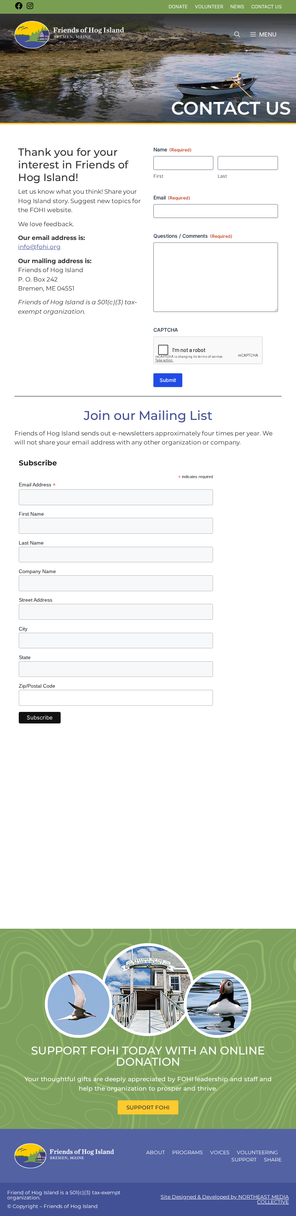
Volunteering (257, 1152)
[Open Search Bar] (237, 34)
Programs (187, 1152)
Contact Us (266, 6)
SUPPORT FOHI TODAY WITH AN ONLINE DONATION (148, 1056)
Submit (168, 380)
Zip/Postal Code (37, 686)
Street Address (35, 600)
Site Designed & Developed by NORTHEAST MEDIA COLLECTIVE (225, 1199)
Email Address (37, 484)
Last (222, 176)
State (25, 657)
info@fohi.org (39, 246)
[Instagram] (30, 8)
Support (244, 1159)
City (23, 629)
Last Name (31, 543)
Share (273, 1159)
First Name (31, 514)
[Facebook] (18, 8)
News (237, 6)
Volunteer (209, 6)
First (158, 176)
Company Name (37, 571)
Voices (220, 1152)
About (155, 1152)
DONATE (178, 6)
